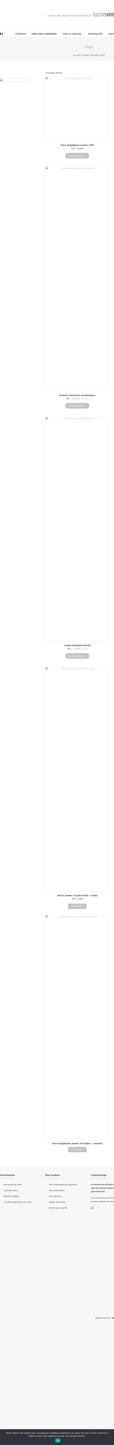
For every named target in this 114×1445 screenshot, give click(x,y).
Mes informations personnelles (63, 1184)
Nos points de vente (13, 1184)
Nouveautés (95, 33)
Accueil (76, 55)
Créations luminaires (44, 33)
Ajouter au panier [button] (76, 155)
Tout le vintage (71, 33)
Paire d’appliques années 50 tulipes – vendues (77, 1143)
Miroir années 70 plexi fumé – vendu (77, 895)
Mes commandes (57, 1190)
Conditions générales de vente (17, 1202)
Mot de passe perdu (58, 1207)
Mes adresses (55, 1196)
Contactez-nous (11, 1190)
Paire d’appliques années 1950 (77, 144)
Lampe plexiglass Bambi (77, 645)
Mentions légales (11, 1196)
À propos (20, 33)
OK (57, 1440)
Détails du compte (57, 1202)
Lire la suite (76, 906)
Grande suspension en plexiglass (77, 395)
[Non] (110, 1437)
